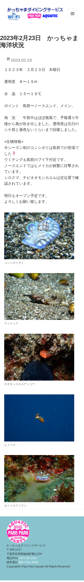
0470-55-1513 (28, 558)
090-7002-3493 (28, 562)
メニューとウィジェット (72, 18)
